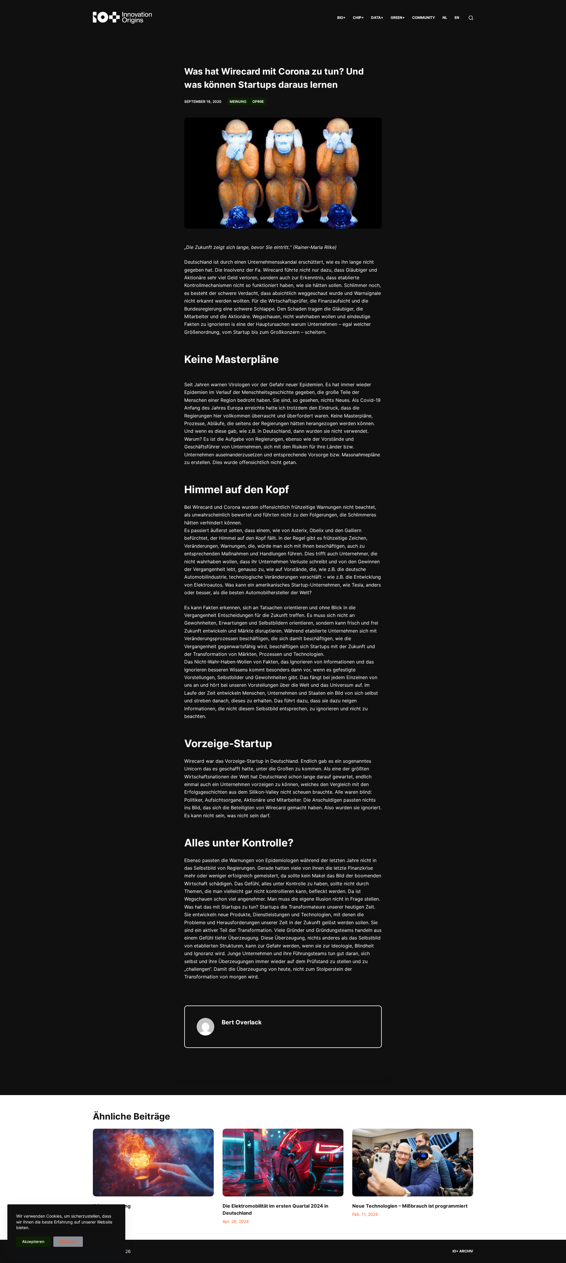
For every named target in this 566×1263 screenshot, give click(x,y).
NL (444, 17)
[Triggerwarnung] (153, 1163)
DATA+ (377, 17)
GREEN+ (398, 17)
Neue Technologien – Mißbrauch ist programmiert (410, 1206)
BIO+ (341, 17)
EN (457, 17)
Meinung (238, 101)
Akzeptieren (33, 1241)
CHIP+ (358, 17)
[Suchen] (471, 18)
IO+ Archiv (463, 1251)
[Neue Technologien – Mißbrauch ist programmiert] (412, 1163)
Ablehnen (68, 1241)
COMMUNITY (423, 17)
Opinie (258, 101)
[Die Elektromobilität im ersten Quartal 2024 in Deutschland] (283, 1163)
